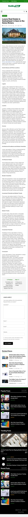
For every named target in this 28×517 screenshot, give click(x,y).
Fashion (2, 448)
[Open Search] (24, 11)
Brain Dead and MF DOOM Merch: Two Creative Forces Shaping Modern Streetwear (19, 407)
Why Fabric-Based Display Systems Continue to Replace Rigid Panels (16, 364)
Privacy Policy (21, 512)
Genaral (12, 426)
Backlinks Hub (13, 383)
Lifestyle (12, 408)
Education (9, 463)
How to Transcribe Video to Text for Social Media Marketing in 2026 (17, 373)
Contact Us (24, 510)
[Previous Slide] (24, 1)
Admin (11, 360)
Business (5, 16)
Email (5, 326)
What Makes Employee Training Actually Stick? (17, 465)
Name (5, 321)
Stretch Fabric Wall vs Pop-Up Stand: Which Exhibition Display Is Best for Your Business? (13, 1)
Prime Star (5, 25)
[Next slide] (26, 1)
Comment (6, 304)
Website (5, 332)
